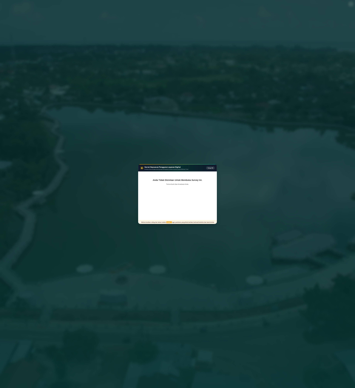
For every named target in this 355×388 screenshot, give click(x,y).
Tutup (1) (210, 168)
